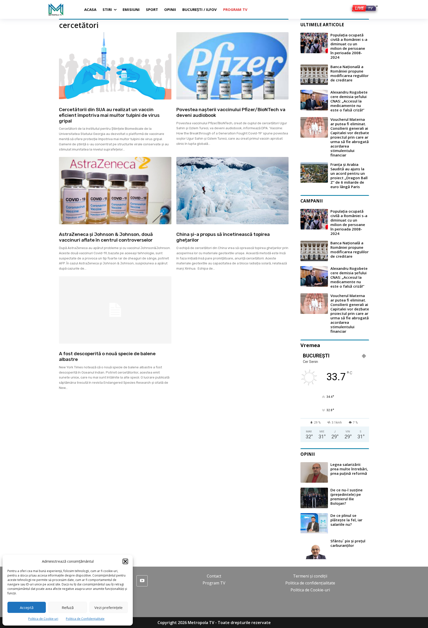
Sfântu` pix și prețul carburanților (347, 543)
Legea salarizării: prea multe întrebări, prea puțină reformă (349, 469)
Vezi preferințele (108, 607)
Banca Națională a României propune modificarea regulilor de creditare (349, 73)
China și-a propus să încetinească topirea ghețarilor (223, 237)
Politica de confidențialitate (310, 583)
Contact (214, 576)
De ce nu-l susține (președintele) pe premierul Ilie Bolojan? (346, 496)
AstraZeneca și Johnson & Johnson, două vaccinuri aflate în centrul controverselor (106, 237)
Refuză (68, 607)
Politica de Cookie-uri (43, 619)
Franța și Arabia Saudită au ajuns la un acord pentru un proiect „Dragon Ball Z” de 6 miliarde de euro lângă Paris (349, 175)
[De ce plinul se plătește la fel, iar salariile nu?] (314, 523)
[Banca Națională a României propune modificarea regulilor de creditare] (314, 74)
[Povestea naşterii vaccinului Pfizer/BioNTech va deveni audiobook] (232, 66)
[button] (125, 561)
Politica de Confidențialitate (85, 619)
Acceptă (26, 607)
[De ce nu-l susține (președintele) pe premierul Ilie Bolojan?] (314, 498)
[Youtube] (142, 580)
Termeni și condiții (310, 576)
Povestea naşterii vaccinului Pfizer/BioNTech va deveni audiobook (230, 112)
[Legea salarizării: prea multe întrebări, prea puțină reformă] (314, 472)
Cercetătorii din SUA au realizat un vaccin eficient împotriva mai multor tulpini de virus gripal (109, 115)
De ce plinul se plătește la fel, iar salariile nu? (346, 520)
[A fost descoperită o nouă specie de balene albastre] (115, 310)
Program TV (214, 583)
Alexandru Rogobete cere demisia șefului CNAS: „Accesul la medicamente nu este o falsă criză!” (349, 101)
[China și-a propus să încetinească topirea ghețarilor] (232, 190)
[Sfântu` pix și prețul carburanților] (314, 549)
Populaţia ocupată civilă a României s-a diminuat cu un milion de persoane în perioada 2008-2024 (348, 46)
